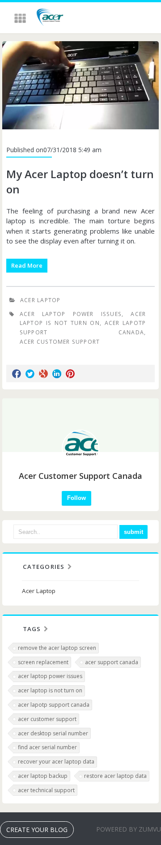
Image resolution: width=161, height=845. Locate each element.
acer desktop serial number (53, 733)
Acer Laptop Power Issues (71, 314)
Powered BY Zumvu (128, 829)
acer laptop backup (43, 776)
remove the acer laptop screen (57, 648)
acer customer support (47, 719)
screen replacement (43, 662)
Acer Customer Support (60, 342)
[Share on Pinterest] (70, 373)
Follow (76, 498)
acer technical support (46, 790)
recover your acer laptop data (56, 761)
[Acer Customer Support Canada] (50, 18)
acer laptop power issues (50, 676)
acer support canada (111, 662)
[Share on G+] (43, 373)
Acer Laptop (40, 300)
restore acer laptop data (115, 776)
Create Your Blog (37, 829)
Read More (26, 265)
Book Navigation (21, 18)
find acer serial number (47, 747)
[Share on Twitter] (29, 373)
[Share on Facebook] (16, 373)
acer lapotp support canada (53, 704)
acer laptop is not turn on (50, 690)
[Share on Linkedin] (56, 373)
